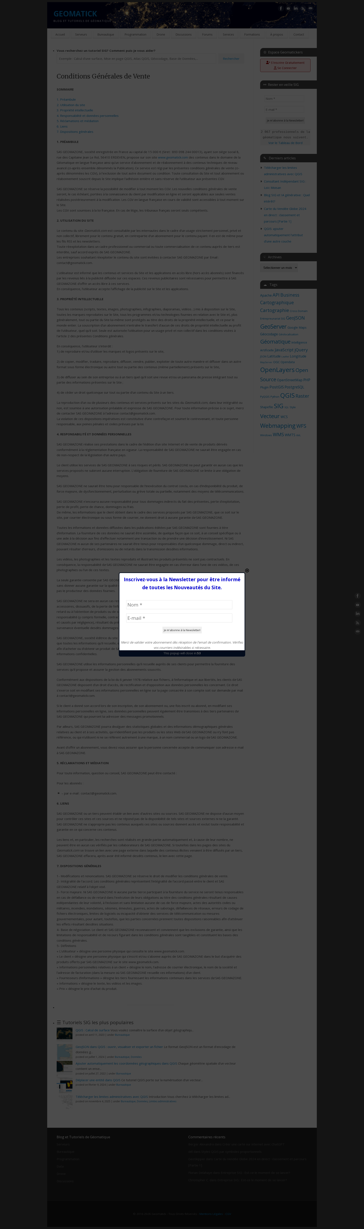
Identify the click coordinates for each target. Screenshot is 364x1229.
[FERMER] (247, 570)
